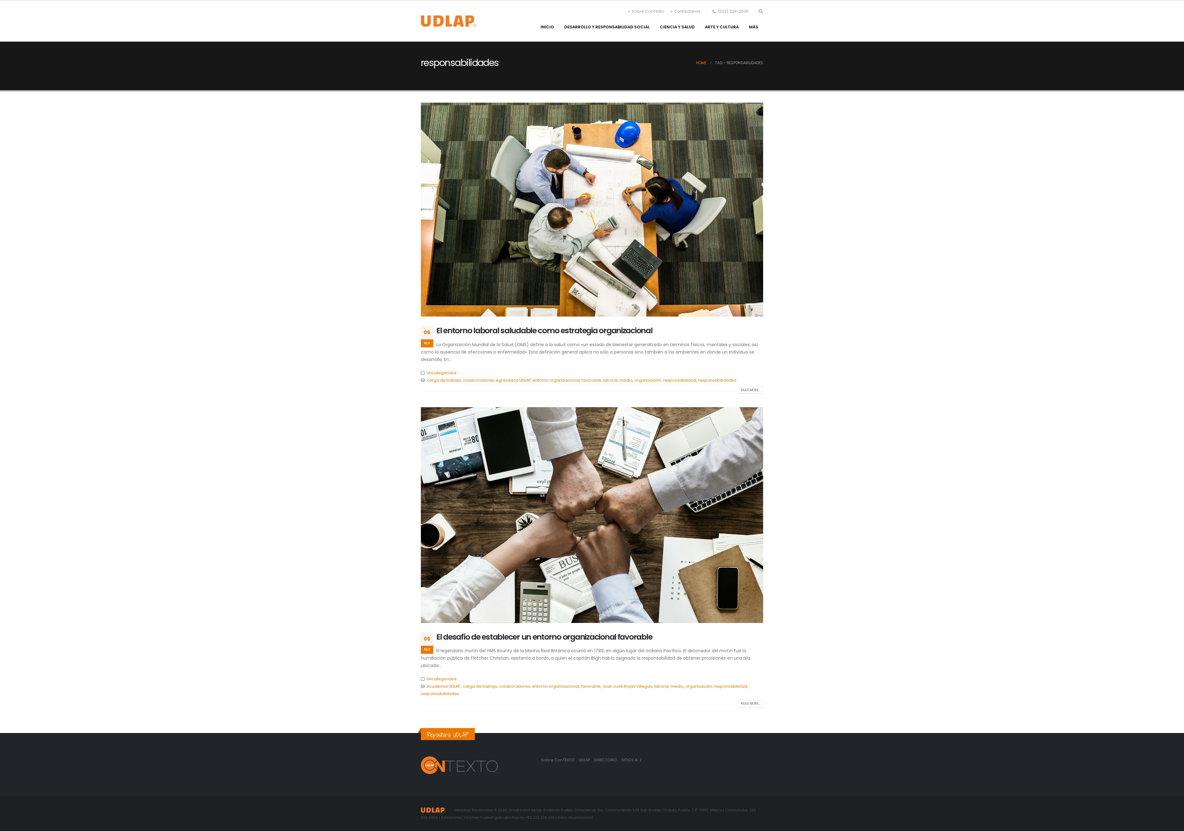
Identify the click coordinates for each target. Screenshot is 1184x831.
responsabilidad (679, 380)
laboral (610, 380)
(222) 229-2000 (733, 11)
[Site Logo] (448, 21)
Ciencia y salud (677, 27)
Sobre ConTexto (648, 11)
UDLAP (585, 760)
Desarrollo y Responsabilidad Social (607, 27)
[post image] (592, 210)
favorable (591, 380)
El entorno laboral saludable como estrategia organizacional (544, 330)
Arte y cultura (722, 27)
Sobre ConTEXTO (558, 760)
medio (626, 380)
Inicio (547, 27)
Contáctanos (687, 11)
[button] (760, 11)
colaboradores (478, 380)
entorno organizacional (556, 380)
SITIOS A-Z (632, 760)
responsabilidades (717, 380)
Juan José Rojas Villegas (627, 686)
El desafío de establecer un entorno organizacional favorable (544, 637)
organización (648, 380)
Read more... (750, 390)
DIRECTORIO (606, 760)
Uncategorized (441, 372)
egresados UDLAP (513, 380)
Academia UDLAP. (444, 686)
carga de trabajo (444, 380)
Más (753, 27)
